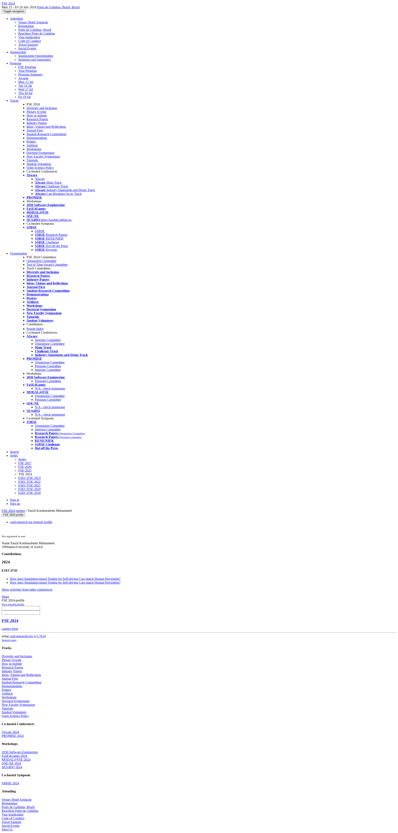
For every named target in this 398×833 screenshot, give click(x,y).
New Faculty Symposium (43, 156)
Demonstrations (37, 138)
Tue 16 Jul (25, 85)
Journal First (35, 130)
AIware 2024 (10, 732)
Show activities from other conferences (27, 589)
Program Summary (30, 74)
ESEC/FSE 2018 (29, 493)
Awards (23, 78)
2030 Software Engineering (20, 752)
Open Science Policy (40, 167)
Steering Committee (48, 340)
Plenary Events (36, 111)
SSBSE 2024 (10, 783)
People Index (35, 329)
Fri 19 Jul (24, 97)
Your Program (27, 70)
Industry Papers (37, 123)
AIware (40, 179)
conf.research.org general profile (31, 522)
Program (15, 63)
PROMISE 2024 (13, 736)
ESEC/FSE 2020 (29, 489)
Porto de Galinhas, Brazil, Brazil (58, 7)
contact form (10, 628)
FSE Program (27, 67)
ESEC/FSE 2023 (29, 478)
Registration (26, 26)
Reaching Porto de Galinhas (36, 33)
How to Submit (37, 115)
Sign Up (7, 829)
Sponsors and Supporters (34, 59)
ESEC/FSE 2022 (29, 481)
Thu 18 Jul (25, 93)
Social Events (27, 48)
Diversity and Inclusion (42, 108)
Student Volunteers (39, 164)
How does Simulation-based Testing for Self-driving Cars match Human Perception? (65, 579)
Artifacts (32, 145)
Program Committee (48, 366)
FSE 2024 (8, 510)
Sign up (15, 503)
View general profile (13, 604)
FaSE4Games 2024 (14, 756)
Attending (16, 18)
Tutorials (32, 160)
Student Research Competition (46, 134)
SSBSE (40, 231)
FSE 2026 (25, 466)
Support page (9, 640)
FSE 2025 (25, 470)
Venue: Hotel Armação (33, 22)
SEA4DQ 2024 (12, 767)
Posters (31, 141)
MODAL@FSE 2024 (16, 759)
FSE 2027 (25, 463)
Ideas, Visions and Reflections (46, 126)
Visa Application (29, 37)
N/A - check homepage (50, 388)
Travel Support (28, 44)
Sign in (14, 500)
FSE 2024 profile (13, 514)
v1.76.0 (40, 636)
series (20, 510)
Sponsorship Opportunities (35, 56)
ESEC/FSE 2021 (29, 485)
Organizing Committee (41, 261)
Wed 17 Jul (25, 89)
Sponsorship (18, 52)
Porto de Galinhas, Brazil (34, 29)
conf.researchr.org (21, 636)
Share (5, 596)
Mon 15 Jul (25, 82)
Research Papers (37, 119)
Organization (18, 253)
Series (22, 459)
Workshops (34, 149)
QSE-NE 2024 (11, 763)
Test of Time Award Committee (47, 264)
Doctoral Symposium (40, 153)
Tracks (14, 100)
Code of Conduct (29, 41)
